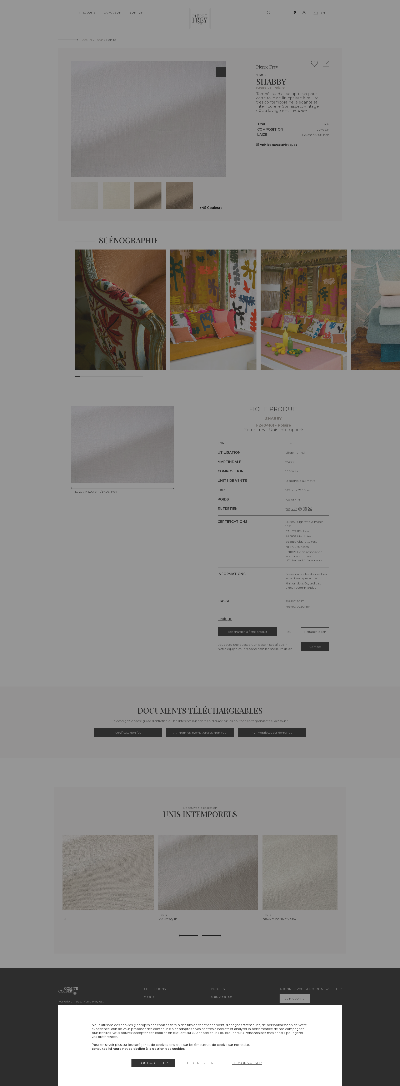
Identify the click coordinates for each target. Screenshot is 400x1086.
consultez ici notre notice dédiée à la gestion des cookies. (138, 1049)
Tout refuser (200, 1063)
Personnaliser (247, 1063)
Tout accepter (153, 1063)
